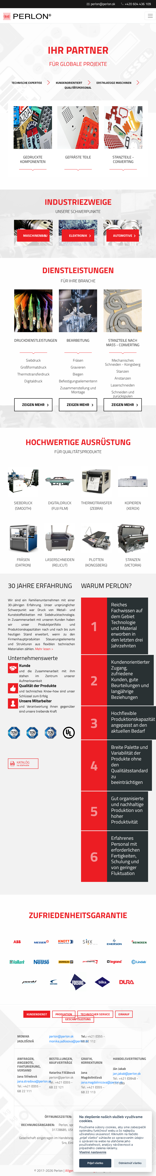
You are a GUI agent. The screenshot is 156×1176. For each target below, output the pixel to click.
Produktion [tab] (63, 1014)
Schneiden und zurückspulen (123, 394)
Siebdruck (33, 360)
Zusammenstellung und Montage (78, 390)
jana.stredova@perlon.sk (34, 1081)
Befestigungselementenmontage (78, 381)
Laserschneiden (123, 385)
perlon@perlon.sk (103, 3)
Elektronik (78, 235)
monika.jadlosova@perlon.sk (68, 1041)
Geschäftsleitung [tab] (78, 1019)
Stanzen (122, 371)
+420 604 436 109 (138, 3)
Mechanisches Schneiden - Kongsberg (122, 362)
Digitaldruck (33, 381)
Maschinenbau (35, 235)
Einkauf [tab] (123, 1014)
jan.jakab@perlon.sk (127, 1073)
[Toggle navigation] (150, 16)
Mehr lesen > (44, 648)
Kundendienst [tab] (37, 1014)
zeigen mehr (33, 404)
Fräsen (78, 360)
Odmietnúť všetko (130, 1163)
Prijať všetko (95, 1163)
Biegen (78, 374)
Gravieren (78, 367)
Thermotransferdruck (33, 374)
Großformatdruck (33, 367)
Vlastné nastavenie (92, 1152)
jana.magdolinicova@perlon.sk (102, 1082)
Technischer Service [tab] (95, 1014)
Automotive (122, 235)
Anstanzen (123, 378)
